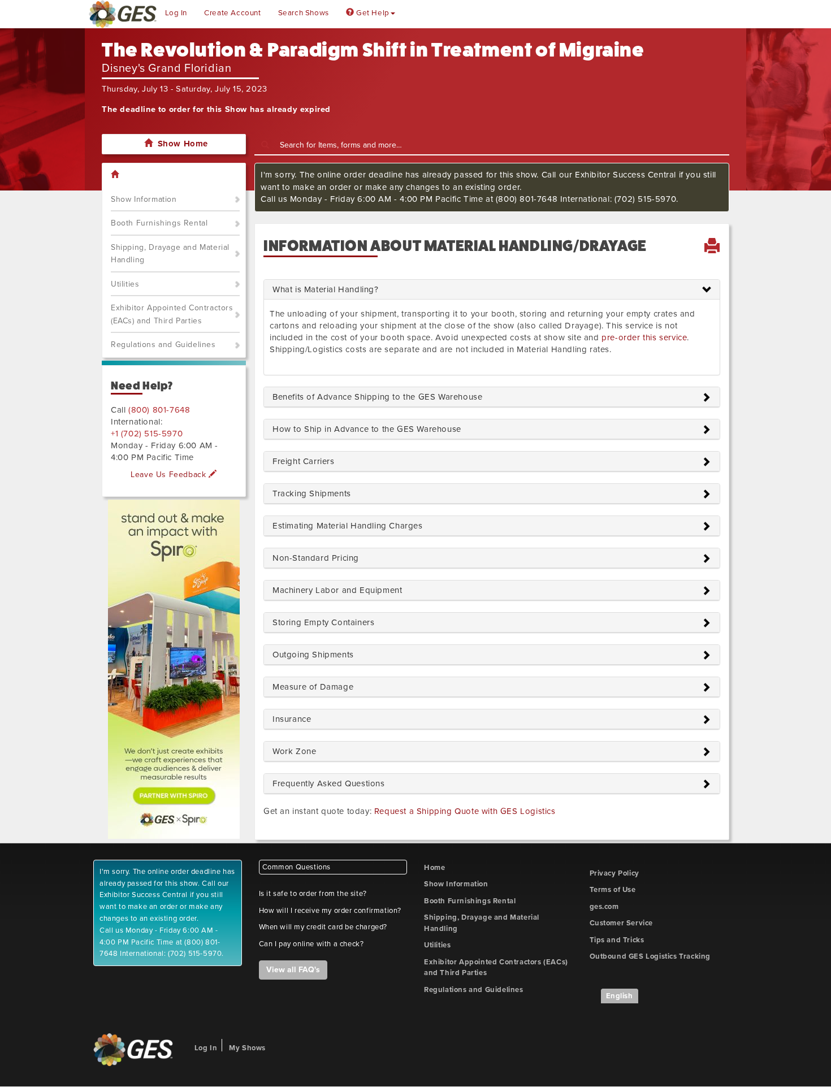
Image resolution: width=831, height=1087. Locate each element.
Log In (176, 13)
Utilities (125, 284)
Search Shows (303, 13)
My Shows (247, 1048)
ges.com (604, 906)
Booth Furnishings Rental (159, 223)
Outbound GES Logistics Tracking (650, 956)
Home (434, 867)
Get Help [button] (371, 13)
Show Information (144, 199)
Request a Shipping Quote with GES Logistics (465, 811)
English (619, 996)
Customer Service (621, 923)
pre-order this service (644, 337)
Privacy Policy (614, 873)
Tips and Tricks (617, 940)
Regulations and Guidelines (163, 344)
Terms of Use (613, 889)
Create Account (232, 13)
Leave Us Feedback (170, 474)
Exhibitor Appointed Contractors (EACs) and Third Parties (172, 314)
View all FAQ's (293, 970)
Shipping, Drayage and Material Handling (170, 253)
